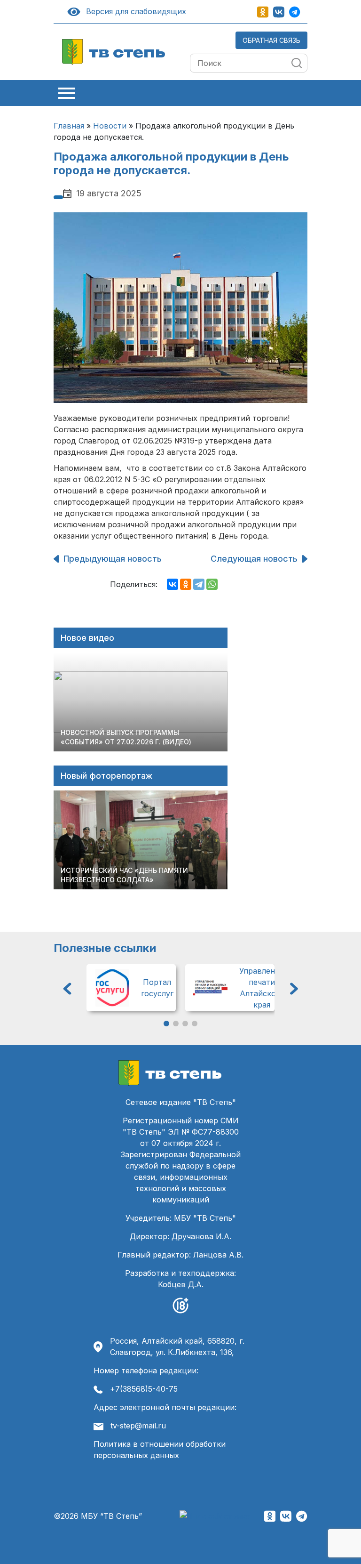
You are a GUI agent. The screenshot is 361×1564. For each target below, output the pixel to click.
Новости (109, 125)
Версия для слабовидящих (134, 11)
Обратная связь (271, 40)
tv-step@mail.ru (138, 1425)
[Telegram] (198, 584)
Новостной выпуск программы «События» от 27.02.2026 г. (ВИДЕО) (126, 737)
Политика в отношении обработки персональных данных (160, 1449)
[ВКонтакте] (172, 584)
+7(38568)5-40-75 (144, 1389)
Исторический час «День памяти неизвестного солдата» (124, 875)
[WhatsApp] (212, 584)
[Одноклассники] (185, 584)
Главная (69, 125)
